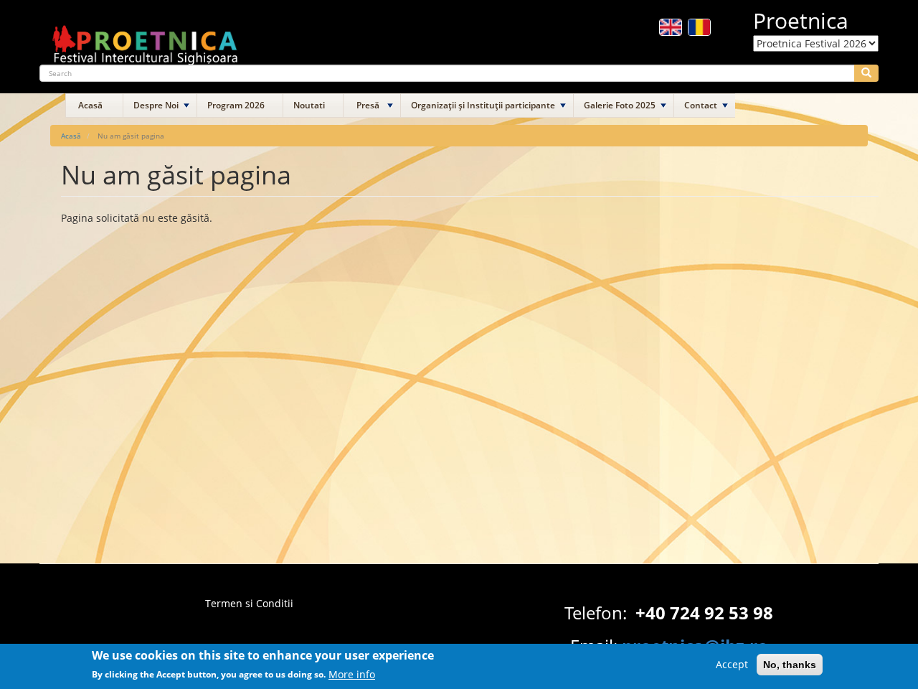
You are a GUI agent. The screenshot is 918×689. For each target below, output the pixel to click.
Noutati (309, 105)
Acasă (90, 105)
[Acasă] (145, 39)
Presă (367, 105)
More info (351, 673)
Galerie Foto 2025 (620, 105)
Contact (700, 105)
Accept (732, 664)
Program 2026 (236, 105)
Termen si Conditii (249, 603)
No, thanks (789, 664)
